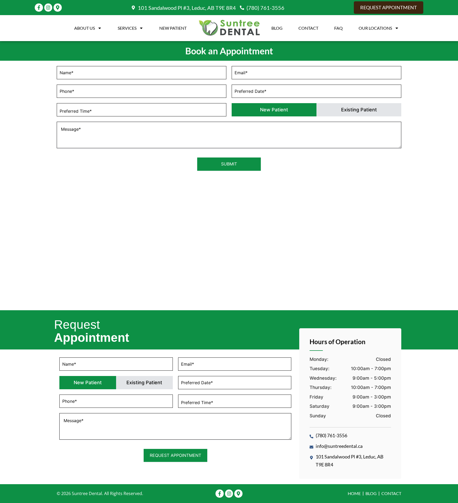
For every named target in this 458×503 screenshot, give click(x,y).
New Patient (173, 27)
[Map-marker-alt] (58, 7)
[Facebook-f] (39, 7)
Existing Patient (359, 109)
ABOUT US (84, 27)
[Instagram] (48, 7)
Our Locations (375, 27)
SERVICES (127, 27)
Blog (277, 27)
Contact (308, 27)
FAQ (338, 27)
